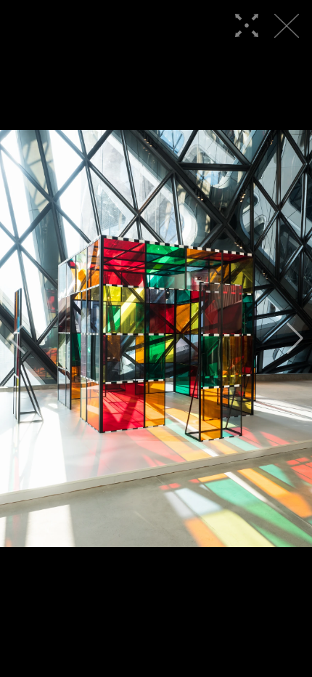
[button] (17, 338)
